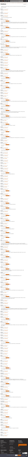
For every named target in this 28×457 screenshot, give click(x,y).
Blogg (19, 451)
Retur (1, 451)
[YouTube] (22, 442)
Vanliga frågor (11, 446)
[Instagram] (20, 442)
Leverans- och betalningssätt (4, 453)
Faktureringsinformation (12, 448)
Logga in (11, 451)
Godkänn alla (19, 455)
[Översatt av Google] (3, 21)
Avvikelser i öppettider (3, 447)
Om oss (19, 453)
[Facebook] (19, 442)
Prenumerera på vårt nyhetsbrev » (22, 445)
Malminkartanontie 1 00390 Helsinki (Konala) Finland (4, 442)
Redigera (16, 455)
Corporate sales (11, 447)
